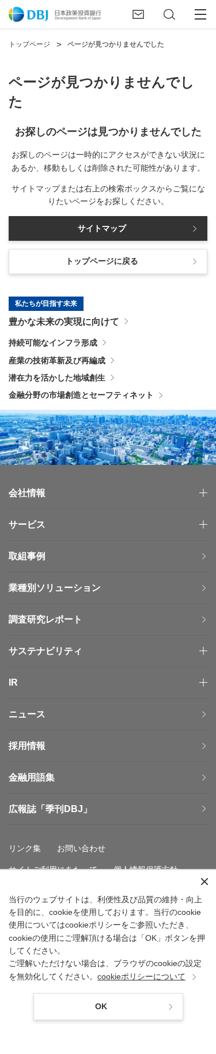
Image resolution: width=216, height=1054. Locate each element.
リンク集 (25, 848)
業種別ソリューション (55, 588)
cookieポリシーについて (141, 976)
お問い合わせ (81, 848)
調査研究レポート (45, 619)
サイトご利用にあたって (53, 869)
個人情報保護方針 (145, 869)
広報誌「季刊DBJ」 (50, 809)
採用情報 (27, 746)
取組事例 (27, 556)
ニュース (27, 714)
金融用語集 (32, 777)
